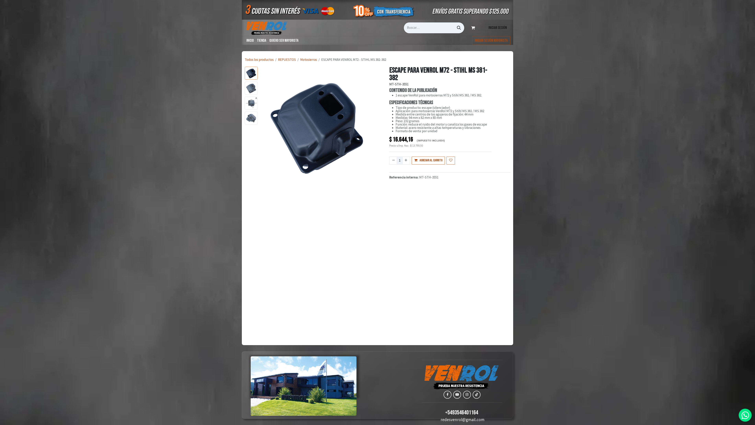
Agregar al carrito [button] (430, 160)
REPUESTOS (287, 59)
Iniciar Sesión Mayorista (491, 40)
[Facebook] (447, 395)
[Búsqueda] (459, 27)
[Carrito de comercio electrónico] (474, 28)
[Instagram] (467, 395)
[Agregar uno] (406, 160)
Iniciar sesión (497, 27)
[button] (265, 126)
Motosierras (308, 59)
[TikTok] (477, 395)
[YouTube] (457, 395)
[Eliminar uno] (393, 160)
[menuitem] (250, 40)
